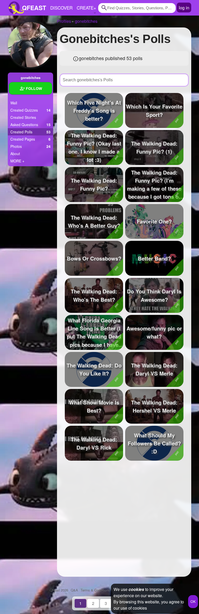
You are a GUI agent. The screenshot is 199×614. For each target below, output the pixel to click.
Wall (13, 102)
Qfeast (59, 590)
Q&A (74, 590)
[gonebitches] (30, 44)
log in (184, 7)
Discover (61, 7)
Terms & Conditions (95, 590)
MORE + (17, 160)
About (15, 153)
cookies (136, 589)
